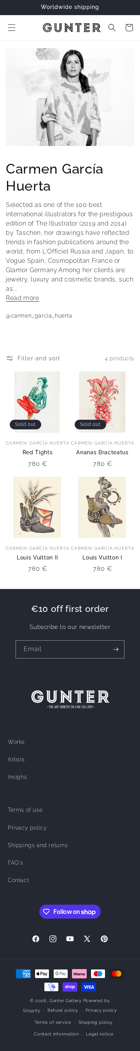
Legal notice (99, 1034)
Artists (16, 759)
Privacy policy (27, 828)
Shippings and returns (38, 845)
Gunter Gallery (65, 1000)
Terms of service (53, 1022)
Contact (18, 880)
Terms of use (25, 810)
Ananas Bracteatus (102, 452)
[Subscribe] (115, 649)
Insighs (17, 777)
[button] (11, 27)
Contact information (56, 1034)
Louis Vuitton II (37, 557)
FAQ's (15, 863)
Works (16, 742)
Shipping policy (96, 1022)
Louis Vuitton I (102, 557)
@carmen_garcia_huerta (39, 316)
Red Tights (38, 452)
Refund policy (62, 1010)
